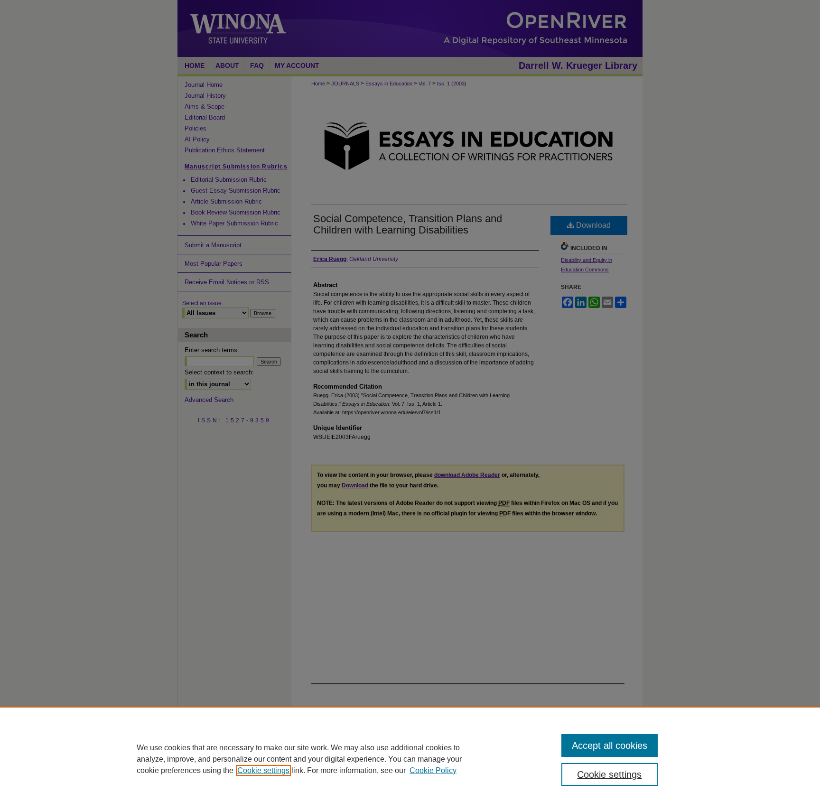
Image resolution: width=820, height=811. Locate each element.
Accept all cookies (609, 745)
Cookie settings (263, 770)
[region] (410, 759)
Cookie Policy (433, 770)
